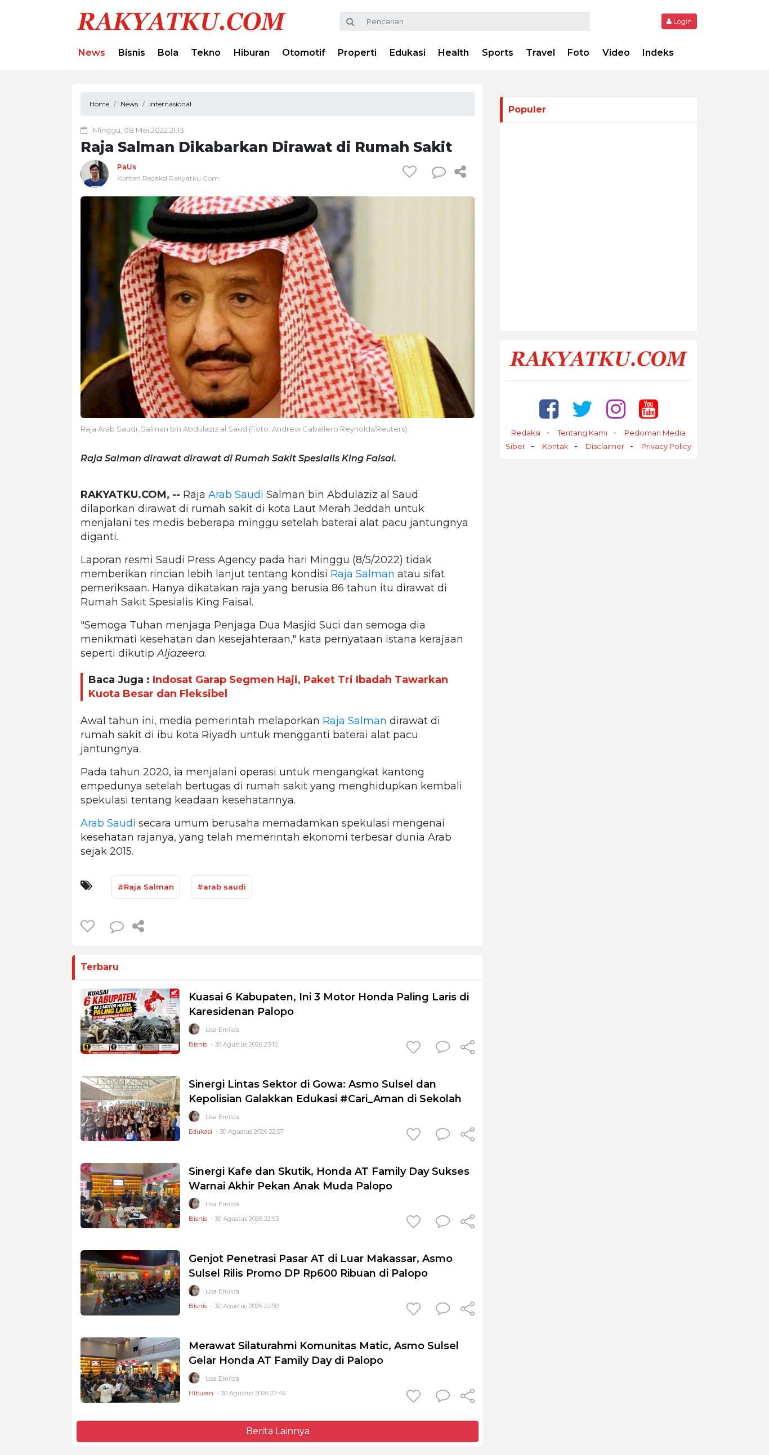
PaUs (126, 167)
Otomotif (303, 52)
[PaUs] (95, 173)
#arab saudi (221, 886)
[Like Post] (412, 171)
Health (453, 52)
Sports (497, 52)
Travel (540, 52)
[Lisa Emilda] (194, 1031)
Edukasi (408, 52)
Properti (357, 52)
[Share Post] (460, 171)
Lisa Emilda (222, 1030)
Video (616, 52)
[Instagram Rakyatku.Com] (616, 408)
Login (682, 21)
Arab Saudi (235, 494)
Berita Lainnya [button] (278, 1431)
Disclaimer (604, 446)
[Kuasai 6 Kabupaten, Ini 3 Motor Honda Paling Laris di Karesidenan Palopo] (130, 1021)
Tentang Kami (582, 432)
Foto (578, 52)
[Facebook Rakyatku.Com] (549, 408)
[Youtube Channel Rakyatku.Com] (648, 408)
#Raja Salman (146, 886)
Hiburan (252, 52)
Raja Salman (362, 574)
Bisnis (131, 52)
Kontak (555, 446)
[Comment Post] (443, 1048)
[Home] (181, 20)
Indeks (658, 52)
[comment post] (439, 171)
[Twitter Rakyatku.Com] (582, 408)
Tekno (206, 52)
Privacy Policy (666, 446)
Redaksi (525, 432)
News (91, 52)
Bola (168, 52)
